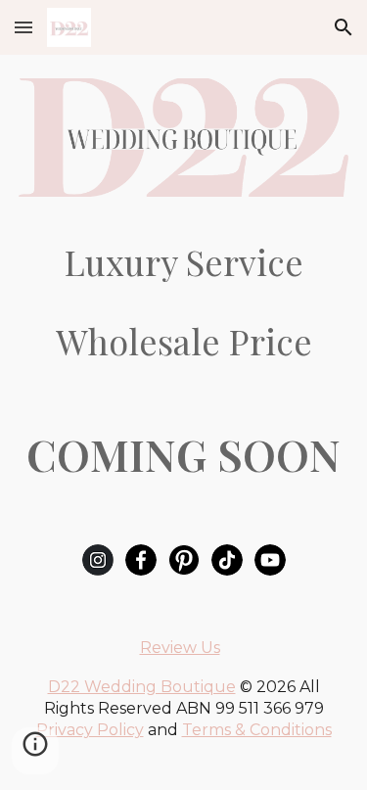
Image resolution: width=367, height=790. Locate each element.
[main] (184, 262)
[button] (23, 27)
